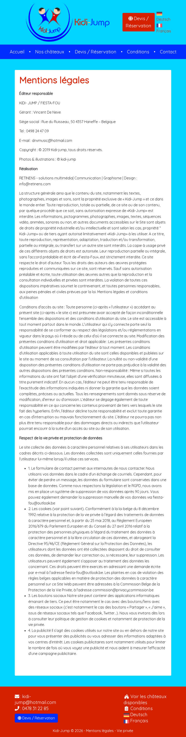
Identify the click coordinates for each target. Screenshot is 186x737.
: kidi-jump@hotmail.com (35, 699)
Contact (168, 52)
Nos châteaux (49, 52)
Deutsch (163, 19)
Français (164, 31)
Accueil (17, 52)
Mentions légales (100, 730)
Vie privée (125, 730)
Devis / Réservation (138, 22)
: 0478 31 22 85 (34, 708)
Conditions (138, 52)
